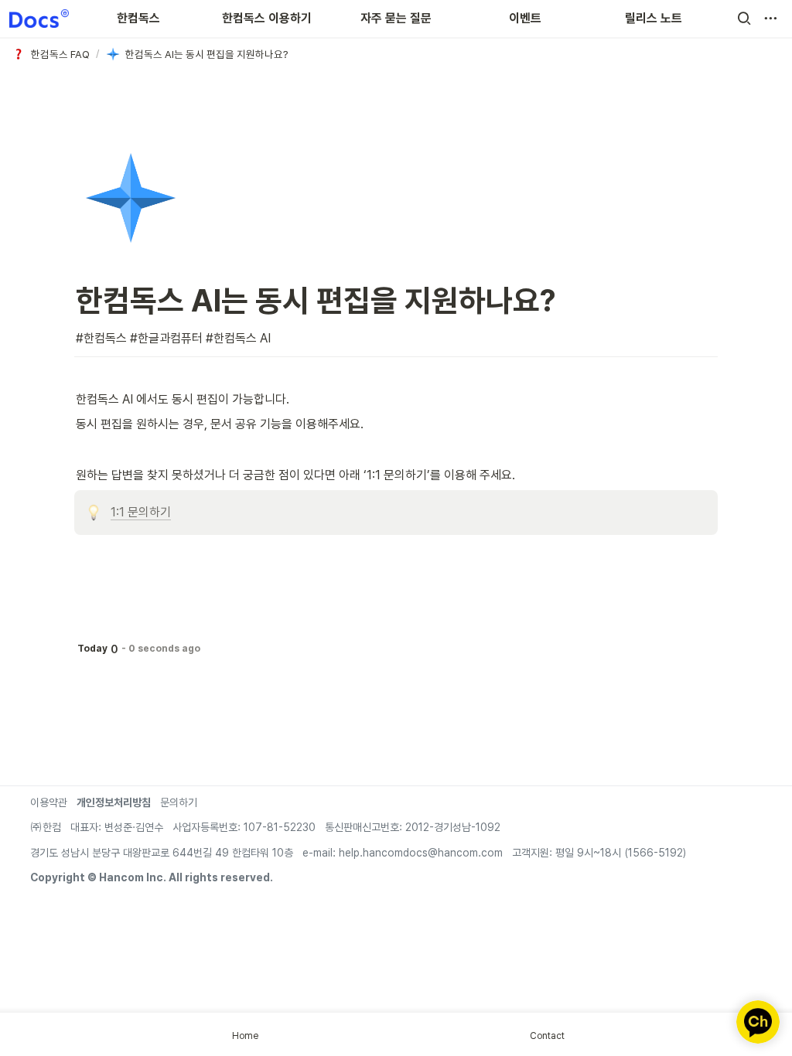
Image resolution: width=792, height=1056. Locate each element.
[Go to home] (39, 18)
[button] (744, 18)
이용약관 (48, 802)
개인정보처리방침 (114, 802)
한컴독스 (138, 18)
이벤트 (525, 18)
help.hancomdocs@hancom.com (421, 853)
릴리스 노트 (653, 18)
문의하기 (178, 802)
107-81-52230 (278, 827)
